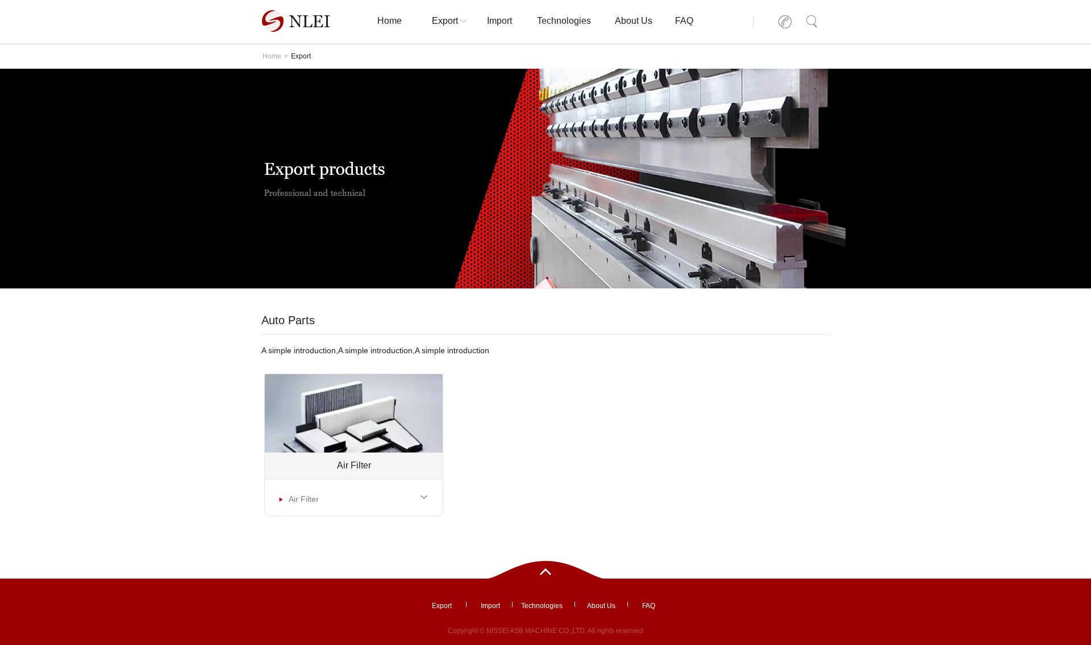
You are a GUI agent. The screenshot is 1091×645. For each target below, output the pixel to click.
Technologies (564, 21)
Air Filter (303, 499)
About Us (633, 21)
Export (445, 21)
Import (499, 21)
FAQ (684, 21)
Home (389, 21)
